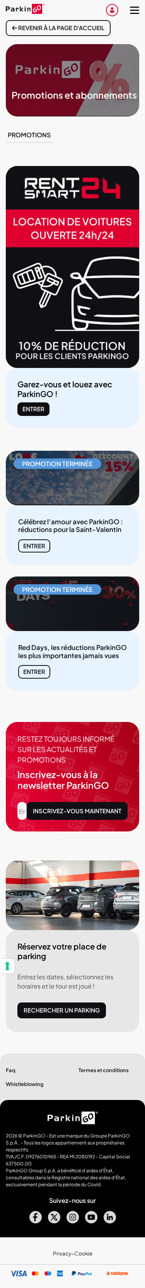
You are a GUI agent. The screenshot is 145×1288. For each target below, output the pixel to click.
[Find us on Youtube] (91, 1221)
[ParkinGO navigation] (134, 10)
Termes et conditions (103, 1070)
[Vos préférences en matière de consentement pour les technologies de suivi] (7, 966)
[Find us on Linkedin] (110, 1221)
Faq (10, 1070)
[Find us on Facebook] (35, 1221)
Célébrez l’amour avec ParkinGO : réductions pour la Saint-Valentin (70, 525)
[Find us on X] (54, 1221)
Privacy (62, 1253)
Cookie (83, 1253)
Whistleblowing (25, 1084)
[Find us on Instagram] (73, 1221)
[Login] (112, 10)
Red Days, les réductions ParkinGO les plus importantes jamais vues (72, 651)
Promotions (29, 135)
